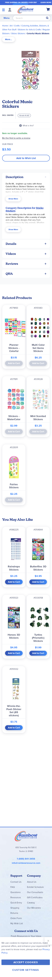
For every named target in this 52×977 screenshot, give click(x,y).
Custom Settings (25, 970)
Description (14, 177)
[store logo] (25, 10)
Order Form (16, 918)
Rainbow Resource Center (26, 836)
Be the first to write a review (16, 138)
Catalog (31, 902)
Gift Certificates (34, 897)
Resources (15, 897)
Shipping (14, 907)
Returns (14, 913)
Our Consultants (35, 892)
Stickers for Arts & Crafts (29, 29)
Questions (15, 892)
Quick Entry (16, 902)
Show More (13, 198)
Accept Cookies (25, 962)
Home (5, 25)
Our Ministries (34, 907)
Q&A (9, 273)
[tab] (8, 39)
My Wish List (16, 923)
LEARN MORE (45, 2)
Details (11, 244)
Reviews (12, 263)
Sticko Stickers (18, 33)
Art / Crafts (15, 25)
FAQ (12, 887)
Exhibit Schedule (35, 887)
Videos (11, 254)
